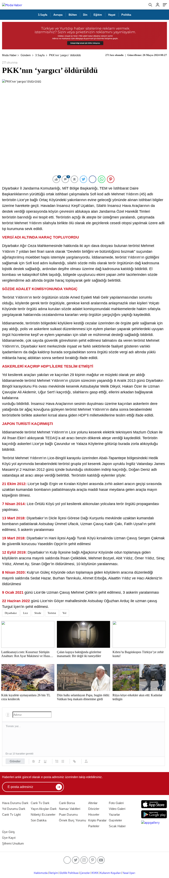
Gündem (26, 55)
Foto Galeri (116, 803)
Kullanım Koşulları (110, 872)
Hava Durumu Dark (15, 803)
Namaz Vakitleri (69, 808)
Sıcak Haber (117, 826)
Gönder (15, 761)
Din (85, 14)
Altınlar (92, 803)
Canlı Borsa (67, 803)
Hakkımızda (41, 872)
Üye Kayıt (8, 837)
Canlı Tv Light (11, 814)
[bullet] (63, 761)
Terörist (52, 613)
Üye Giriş (8, 832)
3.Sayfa (42, 14)
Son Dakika (38, 820)
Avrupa (57, 14)
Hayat (111, 14)
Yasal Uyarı (129, 872)
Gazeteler (115, 820)
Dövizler (93, 808)
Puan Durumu (68, 814)
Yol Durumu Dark (13, 808)
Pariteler (93, 826)
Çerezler (85, 872)
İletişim (53, 872)
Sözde (37, 613)
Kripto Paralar (97, 820)
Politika (126, 14)
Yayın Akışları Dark (44, 808)
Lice (25, 613)
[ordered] (57, 761)
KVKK (95, 872)
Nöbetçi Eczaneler (43, 814)
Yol (64, 613)
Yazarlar (114, 814)
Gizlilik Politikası (69, 872)
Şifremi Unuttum (13, 843)
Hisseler (93, 814)
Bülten (73, 14)
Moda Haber (9, 55)
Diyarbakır (11, 613)
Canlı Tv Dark (40, 803)
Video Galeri (117, 808)
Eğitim (98, 14)
